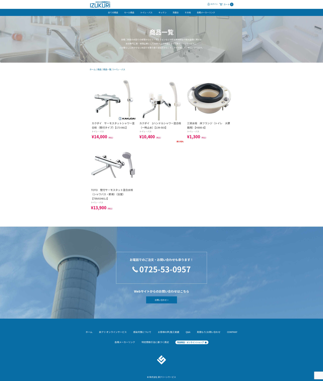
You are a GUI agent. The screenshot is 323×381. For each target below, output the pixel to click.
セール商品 (129, 12)
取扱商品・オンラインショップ (190, 342)
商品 (99, 69)
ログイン (214, 4)
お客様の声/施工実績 (168, 332)
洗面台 (176, 12)
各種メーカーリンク (206, 12)
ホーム (93, 69)
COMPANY (232, 332)
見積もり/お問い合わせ (208, 332)
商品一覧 (107, 69)
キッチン (162, 12)
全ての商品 (113, 12)
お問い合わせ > (161, 299)
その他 (188, 12)
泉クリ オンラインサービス (113, 332)
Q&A (188, 332)
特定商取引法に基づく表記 (155, 342)
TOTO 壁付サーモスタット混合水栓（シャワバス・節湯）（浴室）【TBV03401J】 (112, 194)
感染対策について (142, 332)
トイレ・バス (146, 12)
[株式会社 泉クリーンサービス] (100, 5)
